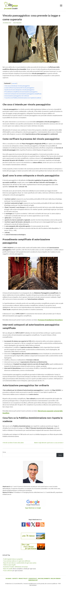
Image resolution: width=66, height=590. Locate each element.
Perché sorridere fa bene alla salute (13, 442)
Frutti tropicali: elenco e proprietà (13, 559)
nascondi (14, 83)
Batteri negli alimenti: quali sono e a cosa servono (48, 442)
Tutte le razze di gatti (9, 564)
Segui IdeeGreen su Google (33, 508)
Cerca (4, 452)
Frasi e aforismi (7, 570)
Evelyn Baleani (17, 22)
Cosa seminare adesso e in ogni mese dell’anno (16, 561)
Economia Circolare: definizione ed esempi (15, 566)
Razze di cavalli (7, 568)
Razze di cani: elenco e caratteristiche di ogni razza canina (19, 563)
